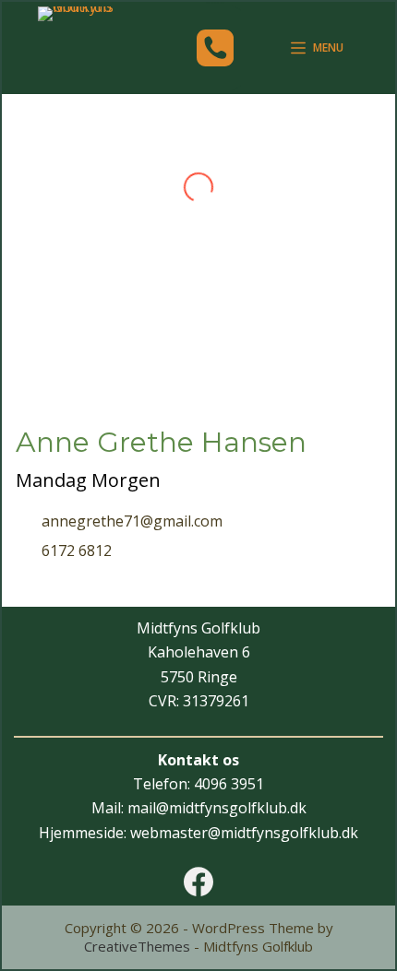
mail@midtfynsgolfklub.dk (217, 808)
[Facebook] (198, 881)
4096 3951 (229, 784)
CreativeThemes (137, 946)
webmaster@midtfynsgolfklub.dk (244, 833)
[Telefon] (215, 48)
